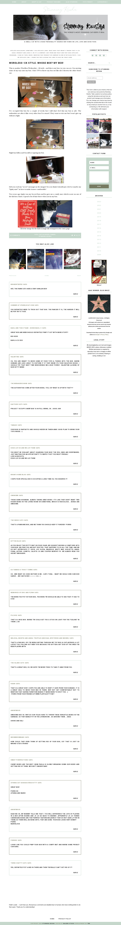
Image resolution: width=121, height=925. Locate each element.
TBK (88, 923)
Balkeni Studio (68, 923)
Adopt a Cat (37, 2)
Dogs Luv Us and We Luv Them (23, 448)
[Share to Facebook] (72, 235)
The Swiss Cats (17, 520)
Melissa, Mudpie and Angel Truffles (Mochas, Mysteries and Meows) (40, 638)
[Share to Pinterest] (79, 235)
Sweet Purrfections (19, 760)
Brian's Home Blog (18, 474)
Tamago (14, 425)
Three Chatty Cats (19, 863)
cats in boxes (44, 234)
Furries (14, 840)
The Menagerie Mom (19, 383)
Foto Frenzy (88, 2)
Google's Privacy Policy (102, 334)
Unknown (14, 495)
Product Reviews (53, 2)
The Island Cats (17, 663)
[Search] (109, 63)
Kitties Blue (16, 541)
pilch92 (14, 615)
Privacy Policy (65, 919)
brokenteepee (16, 284)
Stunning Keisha (45, 236)
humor (52, 234)
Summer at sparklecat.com (22, 305)
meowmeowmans (17, 737)
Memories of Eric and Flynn (22, 592)
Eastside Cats (17, 404)
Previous (12, 275)
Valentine (15, 357)
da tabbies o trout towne (22, 569)
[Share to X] (74, 235)
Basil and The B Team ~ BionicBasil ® (26, 328)
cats (36, 234)
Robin (13, 683)
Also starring (72, 2)
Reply (75, 294)
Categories (102, 2)
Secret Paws (36, 194)
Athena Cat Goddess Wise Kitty (24, 783)
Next (79, 275)
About (24, 2)
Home (14, 2)
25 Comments (15, 235)
